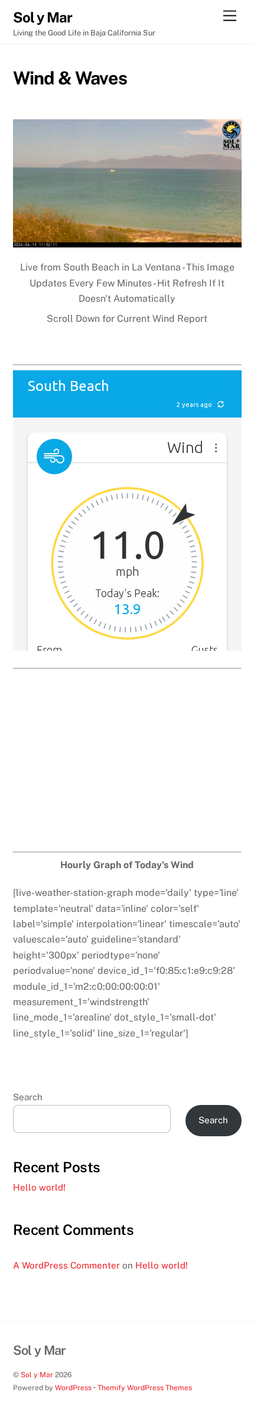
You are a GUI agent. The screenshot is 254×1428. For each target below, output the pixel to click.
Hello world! (39, 1187)
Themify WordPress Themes (144, 1387)
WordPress (73, 1387)
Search (28, 1097)
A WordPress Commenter (66, 1265)
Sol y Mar (37, 1374)
